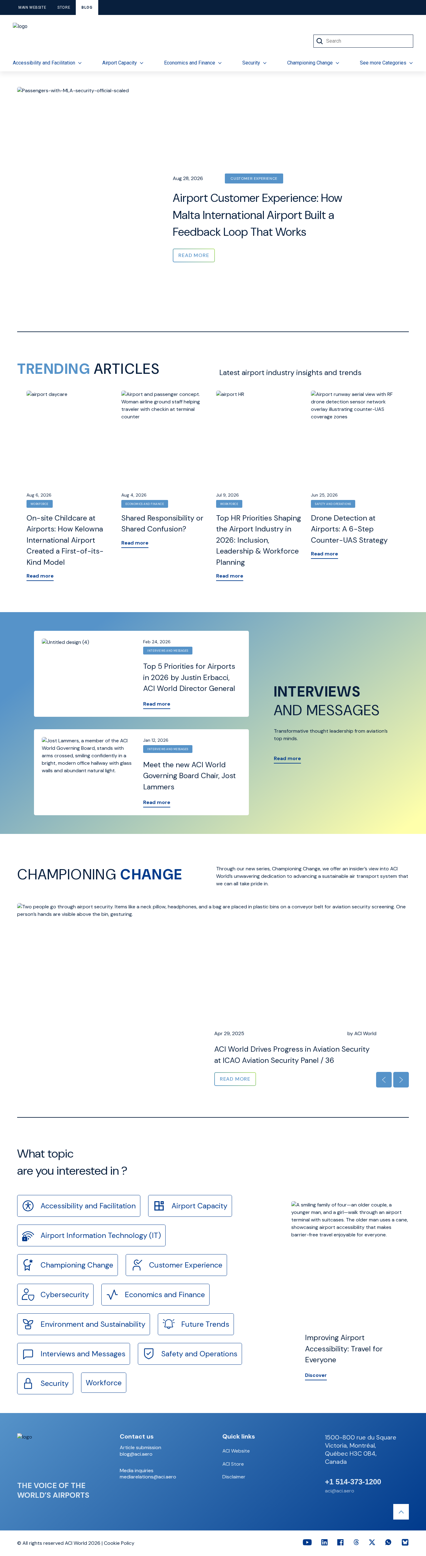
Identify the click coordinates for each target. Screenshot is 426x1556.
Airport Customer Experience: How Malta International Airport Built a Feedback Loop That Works (257, 215)
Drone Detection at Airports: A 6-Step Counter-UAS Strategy (349, 529)
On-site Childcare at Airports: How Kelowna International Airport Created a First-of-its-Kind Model (65, 540)
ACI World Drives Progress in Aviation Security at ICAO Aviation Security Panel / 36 (292, 1054)
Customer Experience (253, 178)
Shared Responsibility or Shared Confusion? (162, 523)
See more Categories (383, 63)
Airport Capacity (119, 63)
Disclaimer (233, 1476)
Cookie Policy (119, 1543)
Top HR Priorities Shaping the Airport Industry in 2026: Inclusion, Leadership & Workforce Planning (258, 540)
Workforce (40, 504)
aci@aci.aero (339, 1490)
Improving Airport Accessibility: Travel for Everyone (344, 1348)
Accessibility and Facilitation (44, 63)
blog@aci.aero (136, 1454)
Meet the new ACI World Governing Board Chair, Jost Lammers (189, 776)
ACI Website (236, 1451)
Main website (32, 7)
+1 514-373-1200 (353, 1482)
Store (63, 7)
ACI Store (233, 1464)
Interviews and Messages (167, 651)
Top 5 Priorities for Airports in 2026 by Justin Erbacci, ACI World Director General (189, 677)
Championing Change (310, 63)
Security (251, 63)
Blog (86, 7)
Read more (40, 576)
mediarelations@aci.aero (148, 1477)
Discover (316, 1375)
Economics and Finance (189, 63)
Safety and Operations (333, 504)
